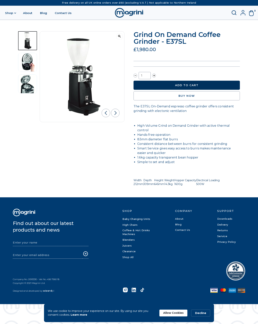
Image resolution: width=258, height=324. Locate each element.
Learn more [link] (79, 314)
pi (48, 290)
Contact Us (63, 13)
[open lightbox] (120, 36)
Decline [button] (200, 313)
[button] (10, 12)
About (27, 13)
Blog (43, 13)
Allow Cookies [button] (173, 313)
